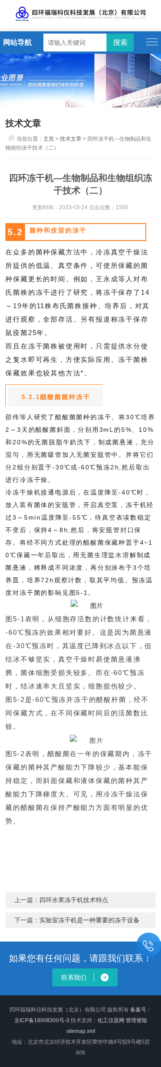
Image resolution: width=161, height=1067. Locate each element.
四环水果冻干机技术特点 (73, 900)
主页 (48, 139)
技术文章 (70, 139)
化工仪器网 (110, 1020)
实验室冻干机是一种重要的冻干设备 (89, 920)
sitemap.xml (80, 1031)
